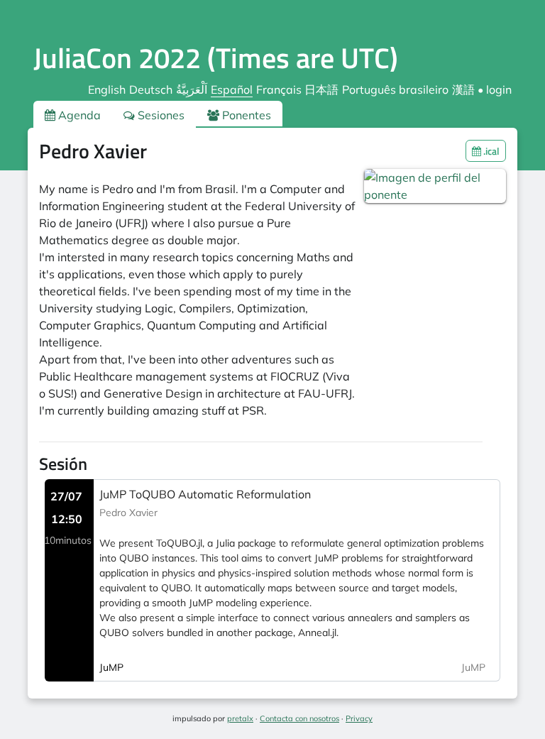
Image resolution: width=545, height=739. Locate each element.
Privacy (359, 718)
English (107, 89)
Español (232, 89)
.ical (490, 150)
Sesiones (160, 115)
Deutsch (150, 89)
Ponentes (245, 115)
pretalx (240, 718)
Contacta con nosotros (299, 718)
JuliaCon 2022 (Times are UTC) (215, 58)
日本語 (321, 89)
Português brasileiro (395, 89)
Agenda (78, 115)
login (499, 89)
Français (279, 89)
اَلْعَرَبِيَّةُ (191, 89)
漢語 (463, 89)
